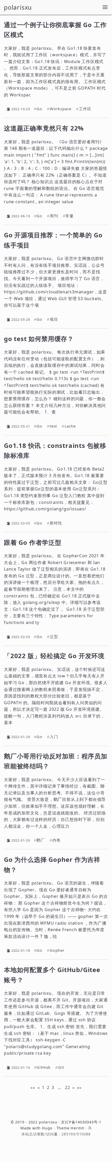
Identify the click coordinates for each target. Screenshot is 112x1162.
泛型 (54, 637)
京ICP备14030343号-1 (81, 1122)
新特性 (56, 523)
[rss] (90, 1128)
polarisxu (18, 7)
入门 (54, 737)
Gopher (57, 950)
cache (70, 426)
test (53, 426)
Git (61, 1067)
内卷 (56, 840)
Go (39, 109)
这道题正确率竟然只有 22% (44, 128)
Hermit (77, 1128)
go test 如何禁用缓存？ (39, 338)
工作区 (85, 109)
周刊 (54, 216)
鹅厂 (40, 840)
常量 (69, 216)
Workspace (60, 109)
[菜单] (105, 7)
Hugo (47, 1128)
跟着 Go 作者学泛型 (32, 542)
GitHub (43, 1067)
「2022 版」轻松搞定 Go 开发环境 (54, 655)
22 (67, 1087)
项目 (54, 319)
